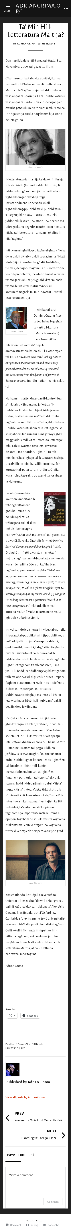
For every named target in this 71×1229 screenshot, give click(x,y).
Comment (53, 1201)
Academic (24, 1044)
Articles (37, 1044)
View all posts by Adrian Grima (25, 1097)
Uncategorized (15, 1048)
